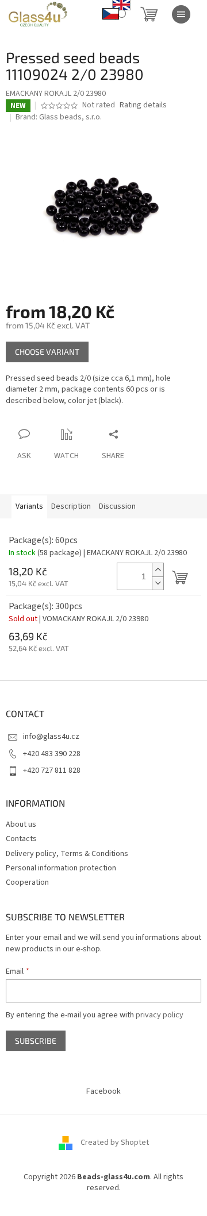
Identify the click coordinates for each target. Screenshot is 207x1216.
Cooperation (27, 882)
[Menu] (181, 14)
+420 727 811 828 (51, 770)
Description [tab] (71, 506)
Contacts (21, 839)
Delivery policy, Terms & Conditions (67, 853)
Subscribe (35, 1040)
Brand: (59, 117)
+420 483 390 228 (51, 754)
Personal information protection (61, 868)
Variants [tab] (29, 506)
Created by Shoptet (114, 1142)
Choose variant (47, 352)
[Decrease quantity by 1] (157, 583)
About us (21, 824)
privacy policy (159, 1015)
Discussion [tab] (117, 506)
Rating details (143, 105)
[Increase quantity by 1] (157, 569)
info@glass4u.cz (51, 736)
